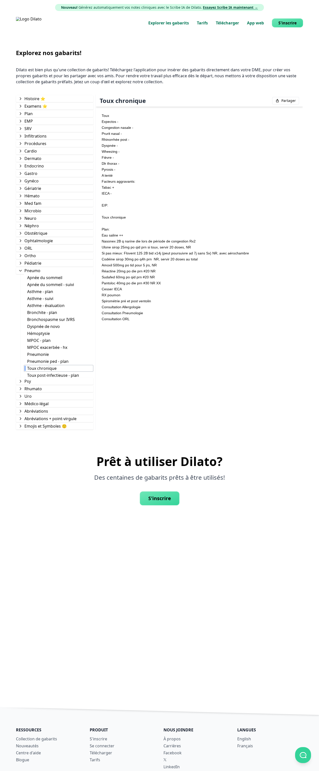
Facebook (172, 753)
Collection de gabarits (36, 739)
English (244, 739)
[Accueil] (29, 23)
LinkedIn (171, 767)
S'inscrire (287, 23)
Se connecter (102, 746)
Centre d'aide (28, 753)
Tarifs (202, 23)
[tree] (54, 262)
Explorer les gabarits (168, 23)
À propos (172, 739)
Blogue (22, 760)
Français (245, 746)
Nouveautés (27, 746)
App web (255, 23)
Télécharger (227, 23)
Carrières (172, 746)
